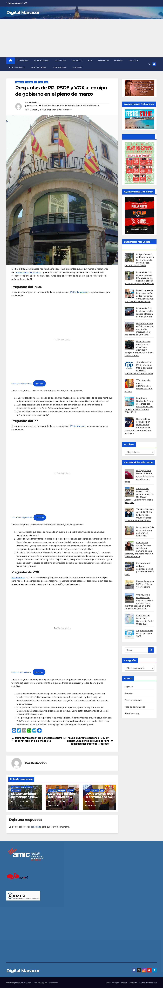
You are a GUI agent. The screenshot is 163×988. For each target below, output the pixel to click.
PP (35, 82)
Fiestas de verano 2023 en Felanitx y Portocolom (145, 584)
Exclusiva (60, 61)
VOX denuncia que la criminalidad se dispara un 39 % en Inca (139, 386)
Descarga (39, 383)
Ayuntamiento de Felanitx (138, 136)
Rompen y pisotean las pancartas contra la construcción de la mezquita (38, 739)
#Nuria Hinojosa (91, 105)
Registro (129, 686)
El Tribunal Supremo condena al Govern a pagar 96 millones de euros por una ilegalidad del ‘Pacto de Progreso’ (86, 740)
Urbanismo (16, 790)
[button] (149, 64)
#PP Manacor (31, 109)
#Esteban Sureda (50, 105)
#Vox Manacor (64, 109)
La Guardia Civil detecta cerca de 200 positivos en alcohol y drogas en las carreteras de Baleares (139, 278)
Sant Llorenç (39, 67)
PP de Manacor (77, 426)
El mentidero (41, 61)
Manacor (103, 61)
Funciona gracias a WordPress (18, 983)
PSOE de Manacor (79, 292)
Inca (89, 61)
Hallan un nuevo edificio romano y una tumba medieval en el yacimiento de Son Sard (139, 329)
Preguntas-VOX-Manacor (21, 672)
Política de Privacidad (148, 983)
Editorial (23, 61)
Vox (46, 82)
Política (134, 61)
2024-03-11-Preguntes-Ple (21, 517)
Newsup (41, 983)
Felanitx (77, 61)
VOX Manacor (18, 577)
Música (70, 790)
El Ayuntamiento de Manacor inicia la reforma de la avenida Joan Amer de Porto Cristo (139, 260)
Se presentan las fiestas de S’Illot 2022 (144, 633)
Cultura (52, 790)
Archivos (129, 444)
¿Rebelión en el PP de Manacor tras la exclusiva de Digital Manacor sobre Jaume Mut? (139, 368)
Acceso (128, 678)
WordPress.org (132, 713)
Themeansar (52, 983)
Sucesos (77, 67)
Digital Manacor (22, 12)
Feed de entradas (133, 700)
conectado (36, 827)
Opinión (118, 61)
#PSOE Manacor (48, 109)
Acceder (129, 693)
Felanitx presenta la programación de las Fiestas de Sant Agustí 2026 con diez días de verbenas (139, 296)
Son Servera (59, 67)
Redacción (33, 102)
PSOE (40, 82)
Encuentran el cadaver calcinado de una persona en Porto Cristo (139, 569)
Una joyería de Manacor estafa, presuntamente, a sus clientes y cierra (139, 476)
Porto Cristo (17, 67)
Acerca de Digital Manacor (116, 983)
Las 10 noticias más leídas (138, 462)
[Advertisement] (81, 38)
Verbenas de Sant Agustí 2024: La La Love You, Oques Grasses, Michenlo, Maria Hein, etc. (139, 515)
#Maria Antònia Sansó (71, 105)
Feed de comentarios (135, 707)
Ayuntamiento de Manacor (28, 272)
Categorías (130, 660)
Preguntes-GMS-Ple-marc (21, 383)
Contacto (133, 983)
